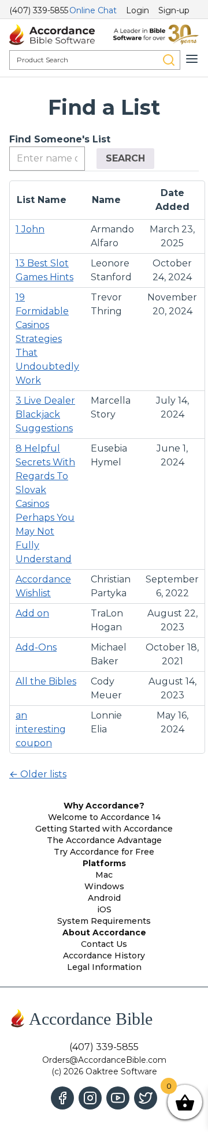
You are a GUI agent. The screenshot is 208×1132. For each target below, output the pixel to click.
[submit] (169, 60)
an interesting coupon (41, 729)
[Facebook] (62, 1098)
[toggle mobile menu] (192, 59)
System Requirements (104, 921)
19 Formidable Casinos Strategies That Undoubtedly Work (47, 339)
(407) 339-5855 (38, 10)
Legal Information (104, 967)
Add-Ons (36, 647)
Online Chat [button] (93, 10)
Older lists (37, 774)
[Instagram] (90, 1098)
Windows (104, 886)
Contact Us (104, 944)
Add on (32, 613)
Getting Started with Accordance (104, 828)
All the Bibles (46, 681)
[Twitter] (145, 1098)
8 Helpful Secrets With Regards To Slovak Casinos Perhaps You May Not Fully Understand (45, 504)
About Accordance (104, 932)
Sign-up (174, 10)
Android (104, 898)
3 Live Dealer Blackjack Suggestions (45, 414)
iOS (104, 909)
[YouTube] (117, 1098)
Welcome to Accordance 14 (104, 817)
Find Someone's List (59, 139)
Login (137, 10)
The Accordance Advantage (104, 840)
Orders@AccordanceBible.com (104, 1060)
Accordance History (104, 955)
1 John (30, 229)
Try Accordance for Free (104, 852)
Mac (104, 875)
